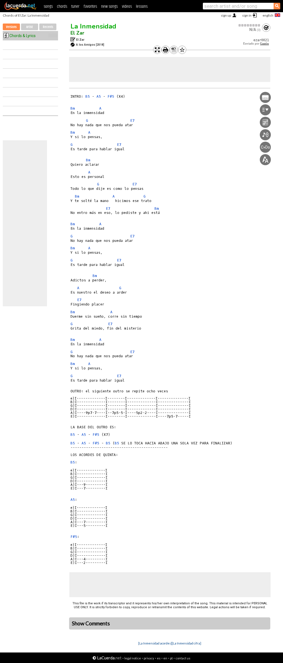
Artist (29, 27)
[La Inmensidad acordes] (155, 643)
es (159, 658)
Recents (48, 27)
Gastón (264, 43)
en (165, 658)
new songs (109, 6)
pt (171, 658)
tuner (75, 6)
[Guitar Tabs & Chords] (20, 9)
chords (62, 6)
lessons (142, 6)
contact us (182, 658)
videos (127, 6)
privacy (149, 658)
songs (48, 6)
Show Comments (91, 623)
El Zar (77, 33)
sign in (246, 15)
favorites (90, 6)
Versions (11, 27)
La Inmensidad (93, 26)
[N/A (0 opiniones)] (250, 25)
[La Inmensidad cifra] (186, 643)
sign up (226, 15)
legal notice (132, 658)
